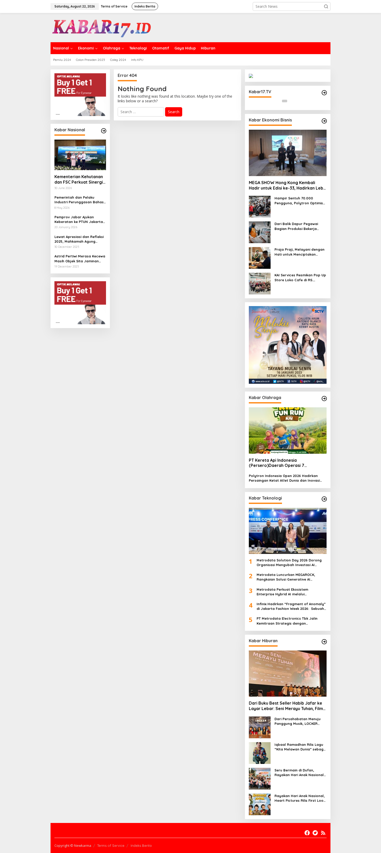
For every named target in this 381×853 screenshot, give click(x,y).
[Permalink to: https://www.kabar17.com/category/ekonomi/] (324, 121)
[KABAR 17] (102, 27)
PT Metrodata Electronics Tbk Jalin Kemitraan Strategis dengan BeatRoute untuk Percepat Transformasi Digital (287, 620)
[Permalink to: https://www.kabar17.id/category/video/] (324, 93)
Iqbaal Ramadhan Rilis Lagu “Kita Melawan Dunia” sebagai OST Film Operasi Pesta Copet (300, 746)
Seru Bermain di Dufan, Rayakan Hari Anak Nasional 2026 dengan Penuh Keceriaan (300, 772)
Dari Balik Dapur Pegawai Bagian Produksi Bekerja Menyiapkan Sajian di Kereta (299, 226)
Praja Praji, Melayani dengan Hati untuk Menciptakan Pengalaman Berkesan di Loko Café (299, 251)
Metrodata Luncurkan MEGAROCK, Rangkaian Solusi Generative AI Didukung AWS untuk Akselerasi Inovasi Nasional (290, 577)
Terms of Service (110, 845)
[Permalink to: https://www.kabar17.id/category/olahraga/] (324, 398)
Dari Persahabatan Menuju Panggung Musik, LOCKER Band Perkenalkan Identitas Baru (298, 721)
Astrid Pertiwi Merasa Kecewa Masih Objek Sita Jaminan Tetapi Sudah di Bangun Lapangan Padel (79, 258)
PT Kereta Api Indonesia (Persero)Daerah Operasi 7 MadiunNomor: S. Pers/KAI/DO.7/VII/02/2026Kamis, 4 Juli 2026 (285, 463)
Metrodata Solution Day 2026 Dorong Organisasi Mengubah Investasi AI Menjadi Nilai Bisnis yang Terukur (289, 562)
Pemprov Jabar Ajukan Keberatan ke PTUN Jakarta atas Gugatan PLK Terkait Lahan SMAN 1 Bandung (78, 219)
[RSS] (323, 832)
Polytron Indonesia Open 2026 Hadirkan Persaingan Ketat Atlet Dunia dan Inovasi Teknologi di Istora (284, 478)
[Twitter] (315, 832)
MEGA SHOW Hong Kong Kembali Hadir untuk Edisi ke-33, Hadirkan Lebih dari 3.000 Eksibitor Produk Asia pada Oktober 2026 (288, 185)
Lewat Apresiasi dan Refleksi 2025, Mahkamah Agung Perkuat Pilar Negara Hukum (79, 239)
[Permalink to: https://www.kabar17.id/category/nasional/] (104, 131)
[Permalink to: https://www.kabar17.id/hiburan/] (324, 642)
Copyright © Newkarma (72, 845)
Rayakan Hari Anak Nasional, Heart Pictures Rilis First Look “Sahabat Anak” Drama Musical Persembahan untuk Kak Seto (299, 798)
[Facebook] (307, 832)
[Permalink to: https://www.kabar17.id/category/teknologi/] (324, 499)
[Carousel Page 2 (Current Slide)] (290, 101)
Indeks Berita (141, 845)
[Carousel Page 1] (284, 101)
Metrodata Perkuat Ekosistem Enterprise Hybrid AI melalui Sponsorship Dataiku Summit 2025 (286, 591)
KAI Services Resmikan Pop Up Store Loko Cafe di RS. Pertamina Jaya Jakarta (300, 277)
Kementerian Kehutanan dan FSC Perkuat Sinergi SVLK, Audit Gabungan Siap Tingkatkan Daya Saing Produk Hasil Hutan (79, 179)
